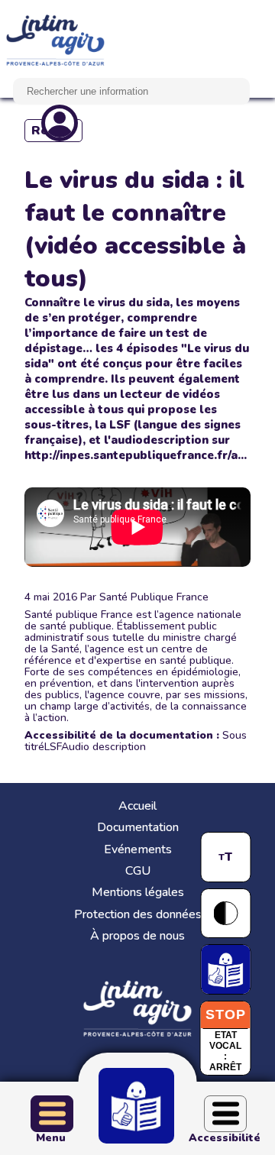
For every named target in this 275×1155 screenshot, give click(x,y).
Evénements (138, 849)
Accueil (137, 806)
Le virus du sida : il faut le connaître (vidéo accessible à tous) (135, 229)
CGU (137, 870)
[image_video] (137, 527)
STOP (225, 1014)
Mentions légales (138, 892)
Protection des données (138, 914)
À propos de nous (137, 935)
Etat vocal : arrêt (225, 1051)
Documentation (138, 827)
